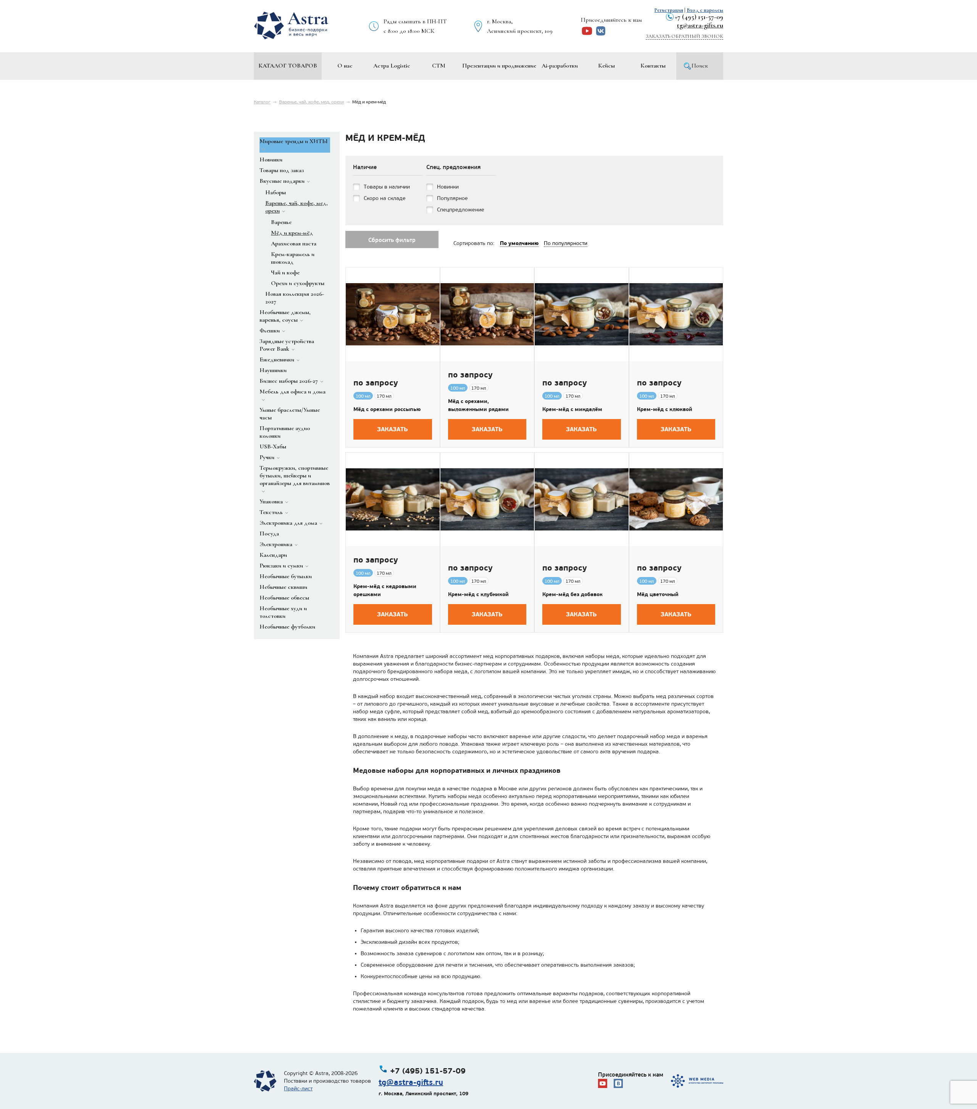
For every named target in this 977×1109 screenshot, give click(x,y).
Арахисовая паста (293, 243)
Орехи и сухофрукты (297, 283)
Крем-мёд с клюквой (664, 409)
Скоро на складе (385, 198)
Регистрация (669, 10)
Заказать (392, 429)
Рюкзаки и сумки (281, 565)
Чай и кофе (285, 272)
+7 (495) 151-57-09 (699, 17)
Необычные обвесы (284, 597)
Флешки (270, 330)
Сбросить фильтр (392, 240)
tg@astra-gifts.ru (700, 25)
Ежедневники (277, 359)
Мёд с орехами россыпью (387, 409)
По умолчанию (519, 243)
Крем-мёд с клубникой (478, 594)
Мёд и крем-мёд (292, 233)
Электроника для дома (288, 523)
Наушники (273, 370)
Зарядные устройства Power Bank (287, 345)
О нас (345, 65)
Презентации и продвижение (499, 65)
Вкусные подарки (282, 181)
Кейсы (606, 65)
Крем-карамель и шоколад (292, 258)
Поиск (700, 65)
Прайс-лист (298, 1088)
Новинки (271, 159)
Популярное (452, 198)
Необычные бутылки (286, 576)
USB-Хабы (273, 446)
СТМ (438, 65)
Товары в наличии (387, 187)
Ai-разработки (560, 65)
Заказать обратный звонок (684, 36)
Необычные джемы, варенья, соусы (285, 316)
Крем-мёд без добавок (572, 594)
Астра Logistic (391, 65)
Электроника (276, 544)
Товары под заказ (282, 170)
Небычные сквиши (283, 587)
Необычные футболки (287, 626)
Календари (273, 555)
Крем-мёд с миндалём (572, 409)
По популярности (565, 243)
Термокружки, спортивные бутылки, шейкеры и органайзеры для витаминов (295, 475)
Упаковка (271, 501)
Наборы (275, 192)
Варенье (281, 222)
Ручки (267, 457)
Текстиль (271, 512)
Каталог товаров (287, 65)
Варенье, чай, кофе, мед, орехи (311, 102)
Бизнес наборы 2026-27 (289, 381)
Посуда (269, 533)
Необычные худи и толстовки (283, 612)
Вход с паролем (705, 10)
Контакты (653, 65)
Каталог (262, 102)
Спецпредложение (460, 209)
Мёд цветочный (658, 594)
